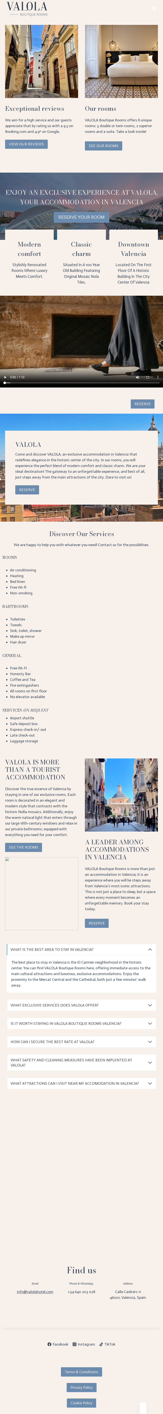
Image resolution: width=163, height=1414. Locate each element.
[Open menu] (154, 9)
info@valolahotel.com (35, 1291)
